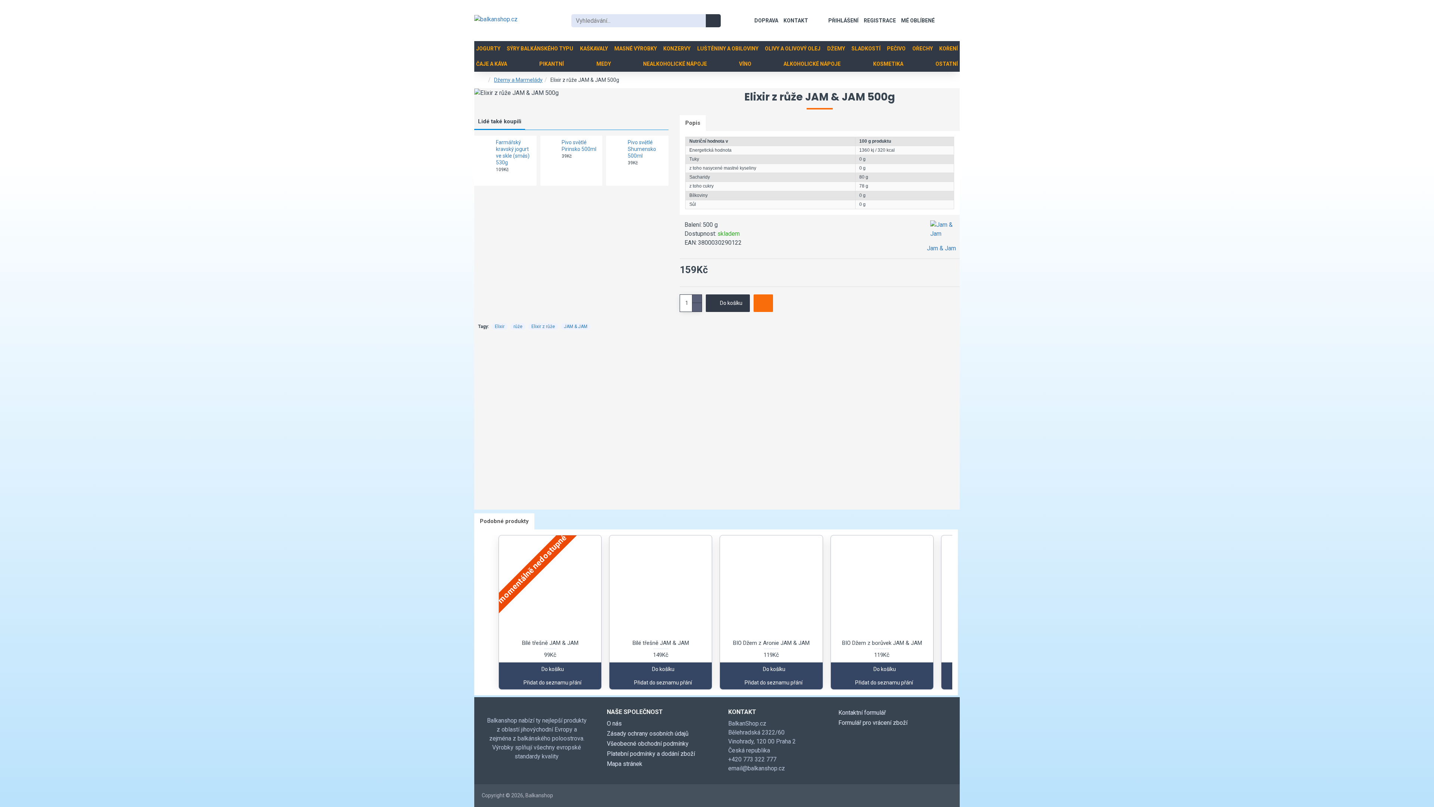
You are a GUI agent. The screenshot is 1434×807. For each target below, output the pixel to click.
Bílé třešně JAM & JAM (550, 643)
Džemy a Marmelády (518, 80)
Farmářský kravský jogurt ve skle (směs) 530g (513, 152)
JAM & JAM (575, 326)
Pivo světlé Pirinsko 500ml (579, 145)
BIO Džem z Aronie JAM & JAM (771, 643)
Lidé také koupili (499, 121)
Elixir (500, 326)
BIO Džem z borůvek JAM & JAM (882, 643)
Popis (692, 123)
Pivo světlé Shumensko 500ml (642, 149)
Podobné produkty (504, 521)
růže (517, 326)
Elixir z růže (543, 326)
